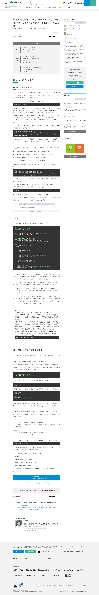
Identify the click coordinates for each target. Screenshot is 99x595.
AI (19, 7)
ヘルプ (37, 585)
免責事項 (55, 585)
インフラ (37, 7)
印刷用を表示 (18, 496)
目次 (37, 43)
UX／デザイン (69, 7)
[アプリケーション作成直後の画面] (37, 206)
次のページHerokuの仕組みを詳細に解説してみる (37, 477)
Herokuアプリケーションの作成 (31, 58)
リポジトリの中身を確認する (29, 49)
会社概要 (60, 585)
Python (54, 7)
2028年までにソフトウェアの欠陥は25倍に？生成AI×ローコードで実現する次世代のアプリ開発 (75, 110)
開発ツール (61, 7)
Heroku (19, 36)
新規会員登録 (75, 83)
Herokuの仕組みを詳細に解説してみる (32, 67)
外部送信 (84, 585)
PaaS (15, 36)
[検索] (16, 8)
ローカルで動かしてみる (28, 52)
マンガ (76, 7)
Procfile (26, 71)
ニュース (26, 3)
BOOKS (42, 3)
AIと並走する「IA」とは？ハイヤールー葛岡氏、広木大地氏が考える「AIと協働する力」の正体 (75, 121)
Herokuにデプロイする (28, 56)
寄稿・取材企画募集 (68, 552)
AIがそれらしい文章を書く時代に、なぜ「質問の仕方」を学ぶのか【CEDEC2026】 (75, 127)
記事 (31, 3)
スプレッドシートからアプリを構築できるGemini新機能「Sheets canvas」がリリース (76, 45)
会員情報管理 (49, 585)
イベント (37, 3)
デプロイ (26, 60)
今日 (69, 22)
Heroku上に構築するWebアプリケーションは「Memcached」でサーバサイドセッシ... (36, 507)
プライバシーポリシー (76, 585)
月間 (80, 22)
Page (17, 49)
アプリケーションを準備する (29, 47)
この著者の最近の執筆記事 (30, 530)
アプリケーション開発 (27, 7)
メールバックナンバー (76, 79)
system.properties (28, 69)
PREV (28, 484)
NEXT (45, 484)
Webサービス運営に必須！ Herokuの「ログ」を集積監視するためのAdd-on (34, 505)
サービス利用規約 (67, 585)
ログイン (75, 86)
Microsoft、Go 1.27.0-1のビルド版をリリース (75, 28)
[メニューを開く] (6, 3)
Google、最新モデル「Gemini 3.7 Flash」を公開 (75, 25)
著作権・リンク (43, 585)
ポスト (52, 36)
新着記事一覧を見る (74, 131)
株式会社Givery (27, 523)
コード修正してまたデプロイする (30, 62)
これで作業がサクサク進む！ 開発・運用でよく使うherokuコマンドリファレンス (35, 509)
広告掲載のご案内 (80, 552)
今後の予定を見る (76, 156)
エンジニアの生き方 (46, 7)
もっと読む (18, 511)
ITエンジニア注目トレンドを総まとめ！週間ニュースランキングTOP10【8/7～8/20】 (75, 104)
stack (17, 312)
